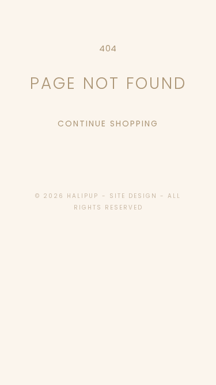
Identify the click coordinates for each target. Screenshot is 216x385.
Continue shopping (108, 123)
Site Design (133, 196)
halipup (82, 196)
